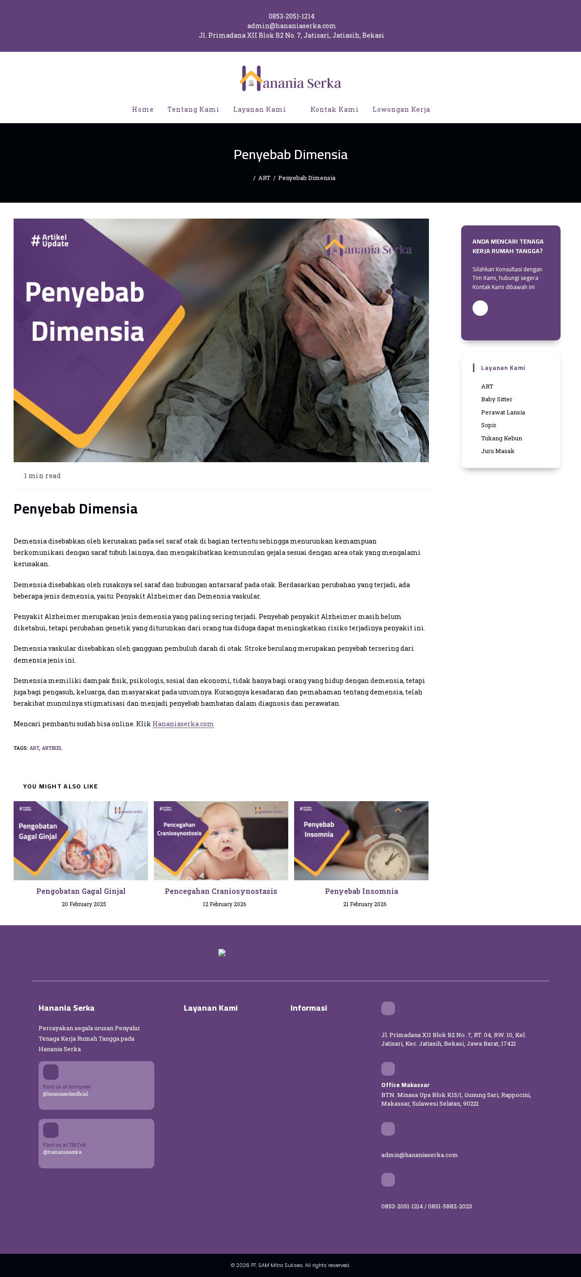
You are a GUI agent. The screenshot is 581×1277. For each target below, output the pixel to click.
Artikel (52, 747)
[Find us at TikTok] (51, 1130)
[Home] (248, 178)
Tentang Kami (310, 1041)
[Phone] (388, 1180)
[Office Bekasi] (388, 1008)
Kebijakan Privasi (315, 1101)
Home (299, 1026)
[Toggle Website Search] (446, 109)
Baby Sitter (199, 1041)
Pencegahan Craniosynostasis (221, 891)
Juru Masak (200, 1101)
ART (34, 747)
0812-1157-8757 (497, 324)
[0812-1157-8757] (480, 308)
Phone (390, 1196)
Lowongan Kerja (313, 1071)
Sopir (191, 1071)
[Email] (388, 1129)
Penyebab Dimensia (306, 178)
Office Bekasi (401, 1024)
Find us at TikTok (64, 1144)
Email (389, 1144)
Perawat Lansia (206, 1056)
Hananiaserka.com (183, 723)
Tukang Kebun (204, 1086)
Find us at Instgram (67, 1086)
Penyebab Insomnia (361, 891)
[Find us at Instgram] (51, 1072)
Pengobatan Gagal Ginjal (81, 891)
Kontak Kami (309, 1056)
